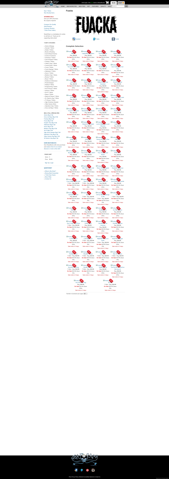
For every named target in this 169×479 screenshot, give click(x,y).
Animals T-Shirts (49, 48)
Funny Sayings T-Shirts (51, 69)
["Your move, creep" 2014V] (103, 151)
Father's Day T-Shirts (51, 63)
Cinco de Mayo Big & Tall (51, 117)
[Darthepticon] (118, 109)
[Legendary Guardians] (88, 51)
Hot (88, 6)
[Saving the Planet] (73, 193)
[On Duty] (73, 166)
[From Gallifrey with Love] (73, 179)
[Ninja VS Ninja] (88, 80)
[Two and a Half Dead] (73, 65)
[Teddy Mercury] (103, 265)
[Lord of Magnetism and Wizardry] (103, 122)
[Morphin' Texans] (88, 252)
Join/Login (84, 2)
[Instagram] (93, 470)
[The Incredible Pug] (81, 281)
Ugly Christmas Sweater (51, 102)
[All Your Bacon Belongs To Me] (103, 193)
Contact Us (48, 179)
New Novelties (72, 6)
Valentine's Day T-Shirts (51, 106)
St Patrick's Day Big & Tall (51, 138)
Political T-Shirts (49, 84)
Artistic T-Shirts (49, 50)
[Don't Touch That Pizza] (73, 221)
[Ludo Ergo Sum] (88, 237)
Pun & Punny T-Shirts (51, 88)
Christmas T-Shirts (50, 57)
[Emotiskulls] (73, 95)
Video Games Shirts (50, 104)
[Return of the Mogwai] (103, 166)
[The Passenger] (103, 51)
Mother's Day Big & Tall (50, 128)
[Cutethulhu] (118, 122)
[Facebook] (75, 470)
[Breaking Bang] (103, 65)
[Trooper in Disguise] (73, 109)
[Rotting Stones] (73, 252)
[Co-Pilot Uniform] (118, 208)
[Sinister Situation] (88, 265)
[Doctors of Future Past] (103, 137)
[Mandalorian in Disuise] (88, 109)
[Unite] (73, 122)
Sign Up (47, 162)
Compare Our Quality (50, 24)
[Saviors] (88, 193)
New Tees (82, 6)
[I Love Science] (73, 237)
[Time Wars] (88, 208)
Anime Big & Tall (48, 115)
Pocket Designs (49, 82)
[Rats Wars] (103, 252)
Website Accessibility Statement (86, 477)
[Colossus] (118, 137)
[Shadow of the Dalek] (88, 122)
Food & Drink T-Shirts (51, 65)
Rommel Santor (165, 478)
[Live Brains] (73, 80)
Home (63, 6)
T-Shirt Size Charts (50, 175)
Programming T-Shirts (51, 86)
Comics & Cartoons (50, 55)
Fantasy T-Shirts (49, 61)
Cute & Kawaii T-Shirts (51, 59)
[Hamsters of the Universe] (103, 221)
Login (51, 162)
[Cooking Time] (103, 208)
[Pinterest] (87, 470)
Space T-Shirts (49, 94)
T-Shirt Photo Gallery (50, 30)
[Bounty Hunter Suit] (73, 151)
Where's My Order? (50, 171)
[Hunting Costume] (118, 221)
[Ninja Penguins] (118, 51)
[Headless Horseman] (118, 166)
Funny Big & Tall (48, 120)
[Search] (126, 6)
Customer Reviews (49, 28)
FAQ (70, 477)
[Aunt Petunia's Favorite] (118, 179)
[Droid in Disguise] (103, 109)
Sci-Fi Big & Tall (48, 130)
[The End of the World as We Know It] (118, 265)
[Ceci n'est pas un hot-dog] (118, 65)
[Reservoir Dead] (118, 80)
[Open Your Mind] (88, 179)
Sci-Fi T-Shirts (49, 92)
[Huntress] (73, 208)
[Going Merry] (73, 137)
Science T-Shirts (49, 90)
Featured (95, 6)
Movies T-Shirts (49, 77)
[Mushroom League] (118, 237)
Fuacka (69, 10)
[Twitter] (81, 470)
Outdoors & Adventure (51, 81)
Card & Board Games (51, 53)
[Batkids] (73, 51)
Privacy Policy (75, 477)
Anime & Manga (49, 46)
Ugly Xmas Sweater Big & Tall (52, 132)
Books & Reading (50, 52)
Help (109, 6)
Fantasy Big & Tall (49, 119)
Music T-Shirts (49, 79)
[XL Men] (110, 281)
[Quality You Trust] (103, 179)
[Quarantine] (88, 137)
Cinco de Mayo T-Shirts (51, 108)
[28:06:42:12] (118, 151)
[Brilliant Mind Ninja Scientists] (103, 80)
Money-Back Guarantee (51, 173)
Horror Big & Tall (48, 126)
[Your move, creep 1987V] (88, 151)
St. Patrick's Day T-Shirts (52, 98)
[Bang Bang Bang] (103, 95)
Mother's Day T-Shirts (51, 75)
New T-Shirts (47, 11)
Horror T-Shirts (49, 73)
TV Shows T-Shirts (50, 100)
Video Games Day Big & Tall (52, 136)
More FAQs (48, 177)
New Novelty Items (49, 13)
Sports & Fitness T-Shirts (52, 96)
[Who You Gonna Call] (88, 166)
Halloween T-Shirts (50, 71)
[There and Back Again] (88, 95)
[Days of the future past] (118, 95)
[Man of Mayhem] (118, 252)
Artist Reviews (48, 26)
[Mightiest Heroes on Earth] (103, 237)
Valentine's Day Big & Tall (51, 134)
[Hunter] (118, 193)
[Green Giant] (88, 221)
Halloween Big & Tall (49, 124)
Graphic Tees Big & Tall (50, 122)
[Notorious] (88, 65)
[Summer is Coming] (73, 265)
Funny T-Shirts (49, 67)
